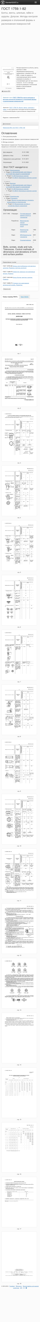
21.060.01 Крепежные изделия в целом (25, 178)
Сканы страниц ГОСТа (10, 297)
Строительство (14, 196)
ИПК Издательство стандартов (25, 236)
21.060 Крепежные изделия (20, 176)
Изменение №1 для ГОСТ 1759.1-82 (14, 128)
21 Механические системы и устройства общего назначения (19, 205)
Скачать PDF (6, 91)
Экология (13, 183)
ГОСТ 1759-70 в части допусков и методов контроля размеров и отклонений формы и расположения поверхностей (19, 99)
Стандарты (14, 198)
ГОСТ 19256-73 (7, 283)
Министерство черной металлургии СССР (24, 223)
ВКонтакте (19, 1286)
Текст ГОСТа (24, 297)
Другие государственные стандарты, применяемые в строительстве (20, 201)
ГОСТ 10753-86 (7, 266)
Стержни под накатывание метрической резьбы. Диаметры (16, 284)
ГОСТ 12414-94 (7, 277)
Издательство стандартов (24, 230)
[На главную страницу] (3, 2)
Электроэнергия (15, 170)
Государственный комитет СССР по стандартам (25, 215)
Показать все (6, 289)
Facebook (12, 1286)
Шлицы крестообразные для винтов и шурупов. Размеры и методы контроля (19, 267)
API (21, 1288)
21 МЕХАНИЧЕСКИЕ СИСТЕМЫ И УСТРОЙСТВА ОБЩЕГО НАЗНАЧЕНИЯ (19, 173)
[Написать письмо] (24, 1288)
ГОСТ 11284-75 (7, 272)
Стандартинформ (25, 240)
